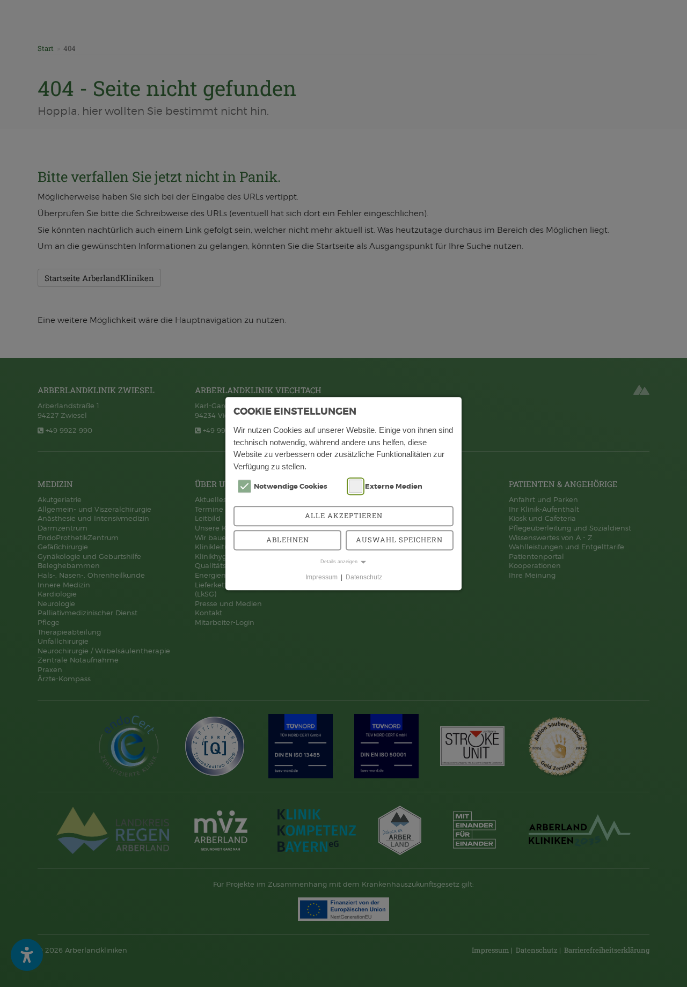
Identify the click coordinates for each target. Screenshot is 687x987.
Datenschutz (364, 577)
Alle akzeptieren (344, 515)
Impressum (321, 577)
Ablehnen (287, 539)
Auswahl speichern (399, 539)
